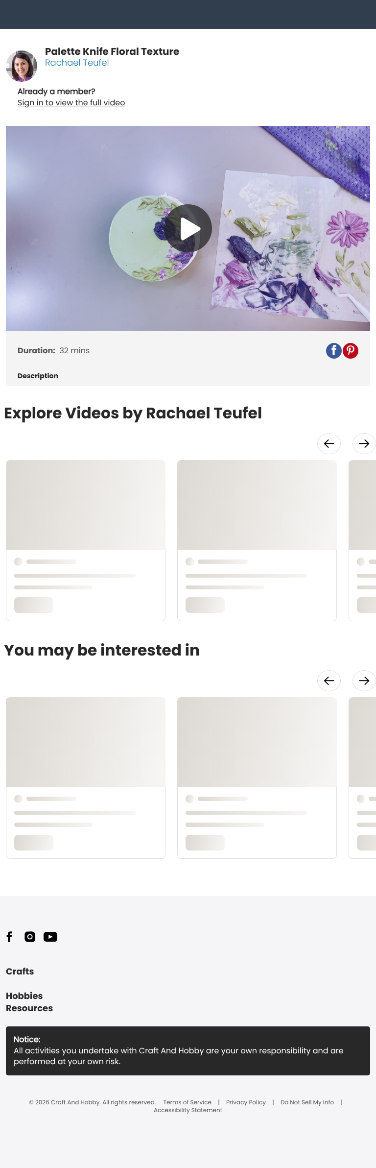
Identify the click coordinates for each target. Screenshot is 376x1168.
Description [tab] (38, 376)
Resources (29, 1008)
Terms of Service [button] (188, 1103)
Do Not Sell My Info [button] (307, 1103)
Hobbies (24, 996)
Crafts (20, 972)
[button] (334, 351)
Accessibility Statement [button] (188, 1111)
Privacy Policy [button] (246, 1103)
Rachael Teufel (77, 63)
